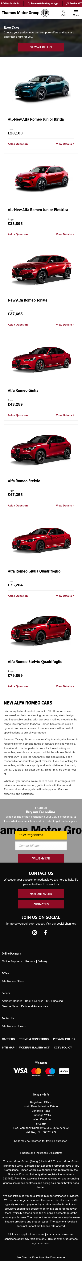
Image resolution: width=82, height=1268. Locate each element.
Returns (30, 961)
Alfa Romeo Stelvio (24, 480)
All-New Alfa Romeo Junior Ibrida (36, 119)
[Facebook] (45, 932)
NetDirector (24, 1257)
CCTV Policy (63, 1047)
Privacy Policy (64, 1039)
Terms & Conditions (34, 1039)
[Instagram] (34, 932)
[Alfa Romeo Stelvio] (41, 449)
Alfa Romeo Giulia (23, 390)
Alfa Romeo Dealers (14, 1026)
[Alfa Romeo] (45, 13)
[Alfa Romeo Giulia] (41, 359)
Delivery (42, 961)
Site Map (8, 1047)
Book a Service (34, 1000)
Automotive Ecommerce (50, 1257)
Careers (8, 1039)
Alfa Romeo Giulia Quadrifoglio (34, 571)
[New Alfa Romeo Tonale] (41, 269)
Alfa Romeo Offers (13, 981)
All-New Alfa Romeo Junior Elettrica (38, 209)
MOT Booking (54, 1000)
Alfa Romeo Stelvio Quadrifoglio (35, 661)
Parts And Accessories (34, 1006)
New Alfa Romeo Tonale (27, 300)
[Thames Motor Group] (20, 13)
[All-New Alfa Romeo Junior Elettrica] (41, 178)
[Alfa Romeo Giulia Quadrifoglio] (41, 540)
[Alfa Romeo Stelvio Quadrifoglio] (41, 630)
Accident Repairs (12, 1000)
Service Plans (10, 1006)
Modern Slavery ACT (34, 1047)
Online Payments (12, 961)
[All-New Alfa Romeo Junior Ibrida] (41, 88)
